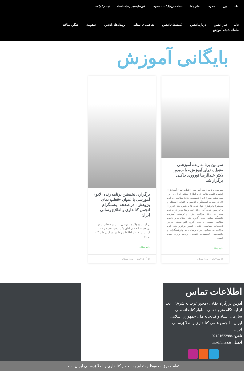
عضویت (211, 6)
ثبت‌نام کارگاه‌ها (102, 6)
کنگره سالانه (70, 24)
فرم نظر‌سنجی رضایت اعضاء (131, 6)
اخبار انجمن (221, 24)
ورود (224, 6)
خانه (236, 6)
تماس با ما (195, 6)
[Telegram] (214, 354)
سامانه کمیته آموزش (226, 29)
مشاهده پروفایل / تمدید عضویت (167, 6)
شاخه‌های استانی (143, 24)
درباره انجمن (198, 24)
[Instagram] (193, 354)
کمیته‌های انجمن (172, 24)
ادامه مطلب (217, 248)
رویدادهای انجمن (114, 24)
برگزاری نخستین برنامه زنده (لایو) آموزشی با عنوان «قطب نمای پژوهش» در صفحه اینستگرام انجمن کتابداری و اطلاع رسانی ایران (122, 204)
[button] (13, 6)
